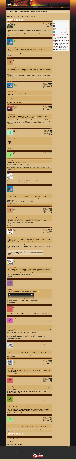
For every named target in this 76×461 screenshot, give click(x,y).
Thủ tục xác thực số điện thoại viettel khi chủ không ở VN (61, 32)
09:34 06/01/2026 (10, 128)
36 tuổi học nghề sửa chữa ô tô (62, 26)
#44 (51, 81)
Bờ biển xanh (49, 286)
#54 (51, 304)
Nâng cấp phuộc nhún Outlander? (61, 38)
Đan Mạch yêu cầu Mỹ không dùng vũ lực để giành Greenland (19, 251)
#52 (51, 257)
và (14, 35)
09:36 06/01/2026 (10, 150)
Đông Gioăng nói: (12, 47)
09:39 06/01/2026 (10, 185)
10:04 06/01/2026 (10, 395)
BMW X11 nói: (11, 96)
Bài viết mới (55, 21)
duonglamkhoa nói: (12, 114)
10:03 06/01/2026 (10, 376)
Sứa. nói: (10, 160)
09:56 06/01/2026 (10, 304)
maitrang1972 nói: (12, 404)
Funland (46, 7)
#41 (51, 21)
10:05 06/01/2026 (10, 415)
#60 (51, 415)
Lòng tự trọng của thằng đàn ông (62, 41)
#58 (51, 376)
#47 (51, 150)
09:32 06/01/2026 (10, 81)
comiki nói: (10, 289)
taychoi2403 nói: (12, 91)
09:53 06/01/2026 (10, 257)
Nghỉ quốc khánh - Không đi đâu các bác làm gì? (61, 23)
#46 (51, 128)
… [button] (17, 19)
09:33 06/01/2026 (10, 104)
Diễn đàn (35, 7)
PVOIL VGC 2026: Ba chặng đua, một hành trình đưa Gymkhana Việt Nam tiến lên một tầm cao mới (28, 11)
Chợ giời (52, 7)
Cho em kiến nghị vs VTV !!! (61, 49)
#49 (51, 185)
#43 (51, 57)
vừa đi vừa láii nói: (12, 67)
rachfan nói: (11, 194)
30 (19, 19)
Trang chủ (25, 7)
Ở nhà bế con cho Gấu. (48, 178)
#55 (51, 316)
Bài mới (30, 7)
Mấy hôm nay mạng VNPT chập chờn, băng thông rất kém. (61, 47)
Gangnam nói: (11, 138)
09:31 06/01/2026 (10, 37)
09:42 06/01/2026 (10, 206)
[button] (32, 7)
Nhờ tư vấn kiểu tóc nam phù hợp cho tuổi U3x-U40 (62, 44)
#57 (51, 358)
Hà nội (51, 156)
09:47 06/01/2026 (10, 227)
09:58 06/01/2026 (10, 316)
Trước (8, 19)
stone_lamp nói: (11, 368)
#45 (51, 104)
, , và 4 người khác (17, 338)
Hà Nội (50, 134)
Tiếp (21, 19)
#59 (51, 395)
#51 (51, 227)
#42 (51, 37)
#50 (51, 206)
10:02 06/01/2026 (10, 358)
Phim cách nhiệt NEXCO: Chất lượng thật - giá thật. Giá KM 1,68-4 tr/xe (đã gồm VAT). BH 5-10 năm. (39, 459)
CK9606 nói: (11, 350)
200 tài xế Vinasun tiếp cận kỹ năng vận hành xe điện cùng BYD (61, 29)
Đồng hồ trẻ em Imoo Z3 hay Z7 (62, 35)
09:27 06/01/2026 (10, 21)
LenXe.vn (19, 7)
